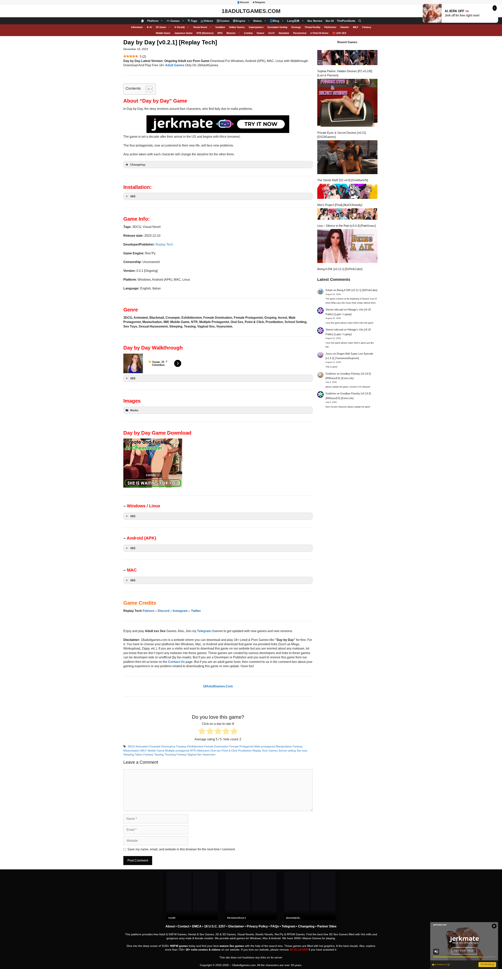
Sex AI (330, 20)
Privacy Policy (257, 926)
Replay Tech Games (265, 750)
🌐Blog (274, 20)
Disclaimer (236, 926)
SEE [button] (133, 196)
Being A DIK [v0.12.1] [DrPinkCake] (339, 269)
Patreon (148, 610)
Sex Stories (314, 20)
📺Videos (206, 20)
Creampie (154, 746)
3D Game (161, 27)
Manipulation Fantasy (289, 746)
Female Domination (216, 746)
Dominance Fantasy (173, 746)
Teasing (159, 754)
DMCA (196, 926)
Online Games (237, 27)
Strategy (296, 27)
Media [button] (134, 410)
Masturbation (131, 750)
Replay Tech (164, 244)
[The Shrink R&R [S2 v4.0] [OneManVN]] (347, 157)
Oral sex (215, 750)
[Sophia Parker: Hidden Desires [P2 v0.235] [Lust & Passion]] (347, 58)
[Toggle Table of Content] (147, 89)
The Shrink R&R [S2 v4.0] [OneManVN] (342, 180)
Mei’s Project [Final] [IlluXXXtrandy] (339, 205)
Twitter (196, 610)
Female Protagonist (241, 746)
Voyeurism (209, 754)
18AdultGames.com (251, 11)
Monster (231, 33)
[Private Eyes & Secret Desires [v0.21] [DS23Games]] (347, 103)
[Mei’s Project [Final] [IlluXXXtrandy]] (347, 192)
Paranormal (299, 33)
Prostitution (245, 750)
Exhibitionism (195, 746)
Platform (152, 20)
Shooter (344, 27)
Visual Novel (200, 27)
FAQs (275, 926)
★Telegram (259, 2)
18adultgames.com (244, 965)
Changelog (306, 926)
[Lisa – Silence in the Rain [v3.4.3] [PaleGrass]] (347, 214)
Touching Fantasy (175, 754)
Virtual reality (312, 27)
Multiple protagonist (177, 750)
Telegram (288, 926)
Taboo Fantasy (144, 754)
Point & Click (229, 750)
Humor (260, 33)
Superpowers (256, 27)
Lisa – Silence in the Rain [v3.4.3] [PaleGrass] (346, 225)
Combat (248, 33)
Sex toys (302, 750)
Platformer (330, 27)
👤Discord (243, 2)
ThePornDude (346, 20)
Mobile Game (163, 33)
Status (257, 20)
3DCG (131, 746)
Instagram (180, 610)
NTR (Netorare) (205, 33)
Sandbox (220, 27)
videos (215, 949)
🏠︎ (142, 20)
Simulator (283, 33)
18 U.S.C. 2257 (215, 926)
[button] (360, 20)
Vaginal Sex (194, 754)
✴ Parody (179, 27)
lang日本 (293, 20)
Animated (142, 746)
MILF (355, 27)
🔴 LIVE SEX (339, 33)
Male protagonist (264, 746)
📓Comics (222, 20)
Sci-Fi (271, 33)
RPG (220, 33)
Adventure (137, 27)
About (170, 926)
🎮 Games (173, 20)
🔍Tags (192, 20)
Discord (163, 610)
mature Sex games (231, 945)
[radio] (202, 731)
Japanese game (183, 33)
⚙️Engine (239, 20)
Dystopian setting (277, 27)
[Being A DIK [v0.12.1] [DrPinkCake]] (347, 246)
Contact (183, 926)
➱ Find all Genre (319, 33)
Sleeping (128, 754)
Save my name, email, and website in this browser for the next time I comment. (181, 849)
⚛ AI (149, 27)
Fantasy (366, 27)
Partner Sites (326, 926)
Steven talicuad (334, 309)
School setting (287, 750)
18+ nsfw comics (197, 949)
